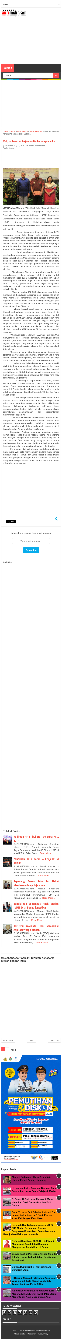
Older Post (54, 1040)
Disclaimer (32, 1334)
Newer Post (8, 1040)
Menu (9, 67)
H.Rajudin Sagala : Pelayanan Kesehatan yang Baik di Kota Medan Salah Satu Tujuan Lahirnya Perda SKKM (34, 1281)
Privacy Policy (42, 1334)
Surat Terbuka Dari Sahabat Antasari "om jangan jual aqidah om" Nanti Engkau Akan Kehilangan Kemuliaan (34, 1215)
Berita (31, 146)
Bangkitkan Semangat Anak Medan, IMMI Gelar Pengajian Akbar (36, 906)
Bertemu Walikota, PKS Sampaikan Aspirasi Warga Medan (36, 928)
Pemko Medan (8, 148)
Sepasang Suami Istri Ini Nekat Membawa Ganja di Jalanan (36, 883)
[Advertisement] (31, 40)
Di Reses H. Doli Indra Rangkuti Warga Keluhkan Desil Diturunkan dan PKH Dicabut (32, 1202)
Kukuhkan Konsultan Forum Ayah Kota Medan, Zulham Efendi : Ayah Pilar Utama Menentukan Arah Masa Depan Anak (34, 1293)
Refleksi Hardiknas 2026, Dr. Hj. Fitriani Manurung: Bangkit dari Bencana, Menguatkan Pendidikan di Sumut (33, 1244)
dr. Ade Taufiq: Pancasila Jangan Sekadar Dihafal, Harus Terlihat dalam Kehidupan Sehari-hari (34, 1257)
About (16, 1334)
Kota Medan (40, 146)
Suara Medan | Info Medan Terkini (37, 1330)
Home (31, 1040)
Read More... (46, 853)
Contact (23, 1334)
